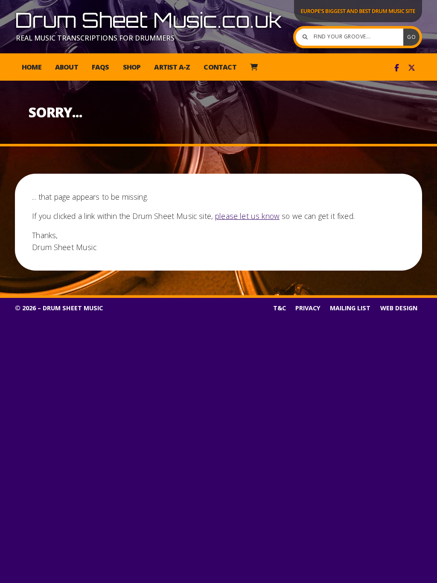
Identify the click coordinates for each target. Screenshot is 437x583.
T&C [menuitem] (279, 308)
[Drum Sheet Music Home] (358, 21)
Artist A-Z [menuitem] (172, 67)
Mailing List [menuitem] (350, 308)
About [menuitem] (66, 67)
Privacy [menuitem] (307, 308)
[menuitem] (253, 67)
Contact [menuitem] (220, 67)
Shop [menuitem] (132, 67)
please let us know (247, 216)
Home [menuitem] (31, 67)
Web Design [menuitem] (398, 308)
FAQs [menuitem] (100, 67)
